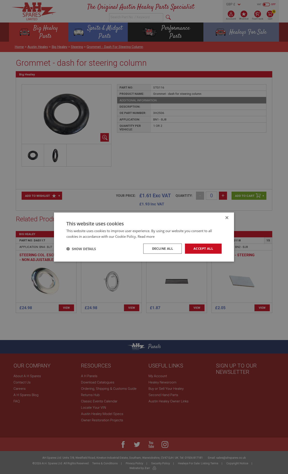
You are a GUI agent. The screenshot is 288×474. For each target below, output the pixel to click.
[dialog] (144, 237)
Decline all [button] (162, 248)
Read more (146, 236)
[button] (81, 249)
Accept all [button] (203, 248)
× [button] (226, 217)
